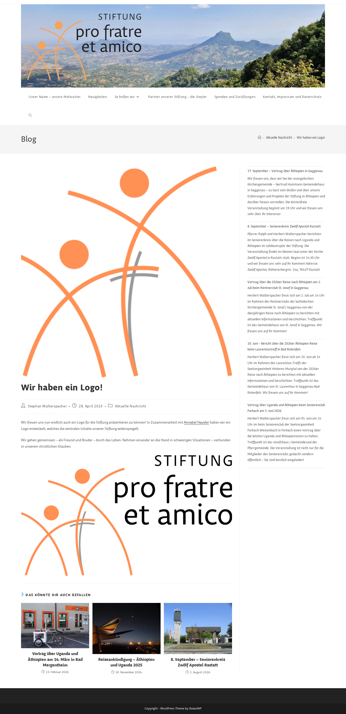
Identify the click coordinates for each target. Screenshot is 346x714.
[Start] (259, 138)
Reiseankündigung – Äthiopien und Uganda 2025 (126, 662)
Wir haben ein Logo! (311, 138)
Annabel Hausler (196, 423)
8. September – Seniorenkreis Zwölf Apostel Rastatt (198, 662)
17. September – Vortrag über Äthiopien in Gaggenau (285, 171)
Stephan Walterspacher (47, 406)
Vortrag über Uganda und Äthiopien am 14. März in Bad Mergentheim (55, 659)
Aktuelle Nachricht (130, 406)
